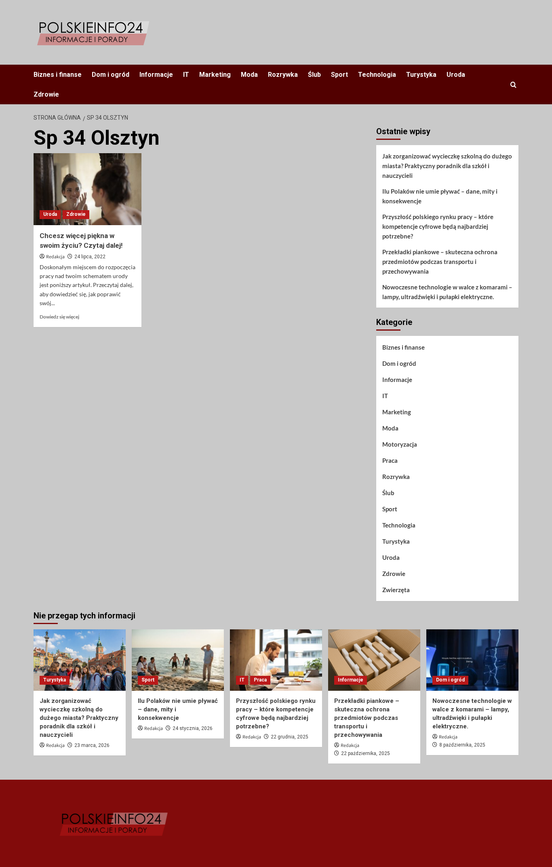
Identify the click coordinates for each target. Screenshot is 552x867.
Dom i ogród (110, 74)
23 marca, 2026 (92, 745)
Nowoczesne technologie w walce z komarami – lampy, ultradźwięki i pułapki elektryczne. (447, 291)
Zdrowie (46, 94)
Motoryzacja (399, 444)
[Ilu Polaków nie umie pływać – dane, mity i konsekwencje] (178, 660)
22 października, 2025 (365, 753)
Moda (249, 74)
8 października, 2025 (462, 745)
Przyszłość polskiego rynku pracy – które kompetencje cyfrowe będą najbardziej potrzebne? (437, 226)
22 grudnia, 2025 (289, 737)
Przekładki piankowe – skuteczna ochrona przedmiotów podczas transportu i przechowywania (439, 261)
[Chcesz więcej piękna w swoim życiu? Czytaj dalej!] (87, 189)
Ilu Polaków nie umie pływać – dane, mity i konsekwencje (439, 196)
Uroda (456, 74)
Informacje (156, 74)
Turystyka (421, 74)
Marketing (215, 74)
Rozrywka (283, 74)
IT (186, 74)
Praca (390, 460)
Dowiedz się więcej (59, 317)
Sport (339, 74)
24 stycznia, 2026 (193, 728)
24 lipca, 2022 (89, 256)
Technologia (377, 74)
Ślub (314, 74)
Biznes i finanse (58, 74)
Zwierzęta (396, 589)
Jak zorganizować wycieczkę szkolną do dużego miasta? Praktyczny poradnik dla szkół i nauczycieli (447, 165)
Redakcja (55, 256)
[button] (513, 85)
